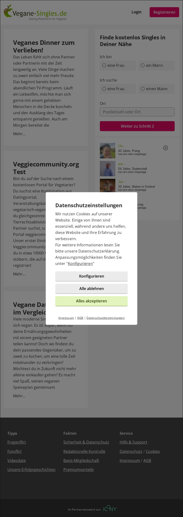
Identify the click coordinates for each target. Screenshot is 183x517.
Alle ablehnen (91, 288)
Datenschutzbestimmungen (105, 318)
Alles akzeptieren (91, 301)
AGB (80, 318)
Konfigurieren (80, 263)
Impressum (66, 318)
